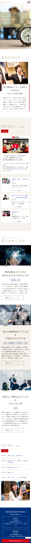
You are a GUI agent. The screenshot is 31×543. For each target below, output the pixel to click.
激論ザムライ (16, 212)
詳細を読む (19, 190)
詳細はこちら (9, 297)
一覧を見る (4, 131)
